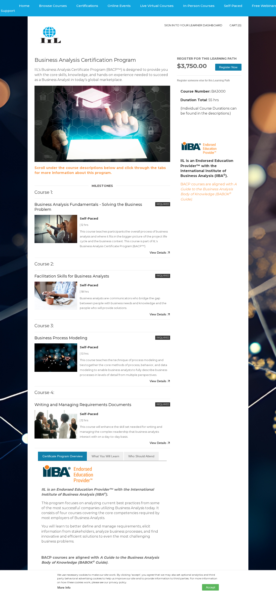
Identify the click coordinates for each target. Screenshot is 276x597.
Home (24, 6)
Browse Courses (53, 6)
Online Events (119, 6)
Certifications (87, 6)
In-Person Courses (199, 6)
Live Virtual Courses (157, 6)
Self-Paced (233, 6)
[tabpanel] (102, 520)
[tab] (62, 456)
